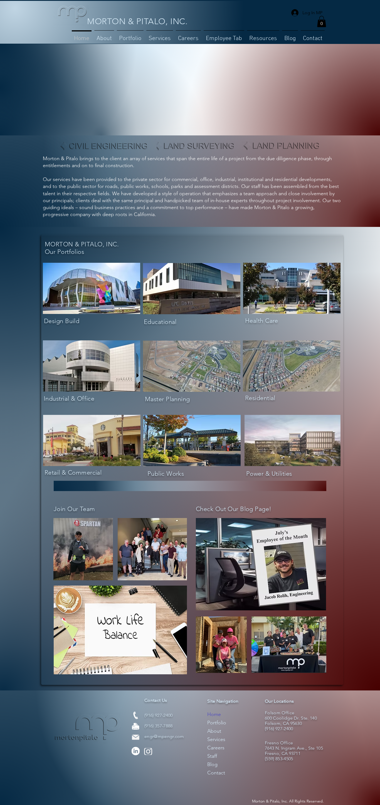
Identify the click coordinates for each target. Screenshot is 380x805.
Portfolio (216, 723)
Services (216, 739)
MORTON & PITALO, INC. (137, 21)
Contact (216, 773)
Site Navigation (223, 701)
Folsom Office (279, 712)
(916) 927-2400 (158, 715)
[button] (130, 36)
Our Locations (279, 701)
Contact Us (155, 700)
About (214, 731)
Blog (212, 764)
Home (214, 714)
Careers (215, 748)
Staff (212, 756)
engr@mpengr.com (164, 736)
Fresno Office (279, 742)
